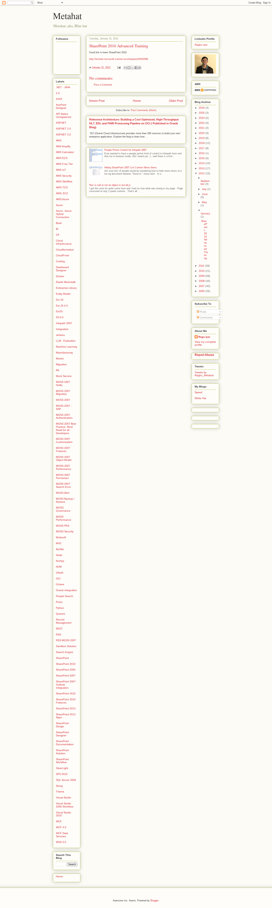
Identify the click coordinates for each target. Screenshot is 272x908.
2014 (202, 163)
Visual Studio (63, 797)
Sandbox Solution (66, 646)
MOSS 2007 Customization (64, 440)
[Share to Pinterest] (139, 67)
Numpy (60, 560)
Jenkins (60, 335)
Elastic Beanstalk (66, 281)
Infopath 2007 (64, 323)
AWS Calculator (65, 152)
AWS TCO (62, 187)
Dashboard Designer (62, 269)
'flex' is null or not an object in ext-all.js (110, 185)
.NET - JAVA (63, 87)
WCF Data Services (62, 835)
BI (57, 228)
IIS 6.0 (59, 317)
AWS (58, 140)
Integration (62, 329)
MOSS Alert (62, 492)
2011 (202, 265)
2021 (202, 127)
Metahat (67, 15)
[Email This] (125, 67)
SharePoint (62, 658)
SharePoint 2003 (65, 669)
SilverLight (62, 768)
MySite (60, 549)
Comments (206, 317)
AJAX (59, 98)
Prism (59, 602)
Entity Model (63, 293)
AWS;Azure (62, 199)
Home (137, 100)
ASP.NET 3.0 (63, 134)
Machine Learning (66, 346)
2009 (202, 275)
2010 (202, 270)
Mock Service (64, 376)
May (204, 202)
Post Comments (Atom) (143, 110)
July (204, 189)
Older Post (176, 100)
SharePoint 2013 (65, 708)
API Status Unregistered (63, 115)
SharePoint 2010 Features (65, 701)
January (205, 213)
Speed (198, 392)
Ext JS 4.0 (62, 305)
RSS (58, 634)
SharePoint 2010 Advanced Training (204, 240)
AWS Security (64, 175)
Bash (59, 223)
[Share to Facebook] (136, 67)
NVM (59, 566)
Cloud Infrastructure (64, 242)
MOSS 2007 (63, 399)
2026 (202, 107)
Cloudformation (65, 249)
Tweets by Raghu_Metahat (204, 374)
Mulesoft (61, 537)
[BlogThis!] (129, 67)
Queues (60, 613)
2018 (202, 143)
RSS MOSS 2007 (66, 640)
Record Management (63, 621)
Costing (60, 261)
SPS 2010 (62, 774)
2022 (202, 122)
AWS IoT (61, 169)
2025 (202, 112)
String (59, 785)
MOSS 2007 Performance (63, 467)
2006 (202, 291)
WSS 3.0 (61, 842)
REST (59, 628)
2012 (202, 173)
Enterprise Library (66, 287)
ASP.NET (61, 122)
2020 (202, 133)
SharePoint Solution (62, 752)
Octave (60, 584)
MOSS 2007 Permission (63, 476)
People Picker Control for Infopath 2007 (125, 150)
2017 (202, 148)
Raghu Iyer (201, 44)
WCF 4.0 (61, 827)
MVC (59, 543)
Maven (60, 358)
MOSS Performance (63, 518)
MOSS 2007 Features (63, 449)
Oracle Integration (66, 590)
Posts (202, 311)
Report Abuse (204, 354)
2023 (202, 117)
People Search (64, 596)
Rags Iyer (204, 336)
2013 (202, 168)
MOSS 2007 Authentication (64, 416)
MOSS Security (65, 531)
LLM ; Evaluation (65, 340)
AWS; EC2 (62, 193)
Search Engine (64, 652)
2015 (202, 158)
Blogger (154, 900)
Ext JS (59, 299)
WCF (59, 821)
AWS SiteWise (64, 181)
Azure (59, 205)
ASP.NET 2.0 (63, 128)
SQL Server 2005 (66, 779)
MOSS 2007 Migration (63, 393)
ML (58, 370)
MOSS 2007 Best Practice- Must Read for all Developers (66, 428)
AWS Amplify (63, 146)
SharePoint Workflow (62, 761)
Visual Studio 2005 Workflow (64, 805)
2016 (202, 153)
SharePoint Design (62, 725)
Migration (61, 364)
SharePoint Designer (62, 734)
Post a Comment (103, 84)
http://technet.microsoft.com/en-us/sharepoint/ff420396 (118, 59)
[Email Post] (118, 67)
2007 (202, 286)
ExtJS (59, 311)
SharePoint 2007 (65, 675)
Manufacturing (64, 352)
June (205, 194)
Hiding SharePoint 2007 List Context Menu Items (130, 167)
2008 (202, 280)
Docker (60, 276)
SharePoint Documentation (65, 743)
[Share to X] (132, 67)
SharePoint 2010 (65, 663)
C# (57, 234)
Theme (60, 791)
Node (59, 555)
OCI (58, 578)
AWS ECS (61, 158)
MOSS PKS (62, 525)
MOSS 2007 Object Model (63, 458)
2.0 (58, 93)
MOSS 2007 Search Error (63, 485)
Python (60, 607)
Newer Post (97, 100)
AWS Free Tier (64, 163)
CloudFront (62, 255)
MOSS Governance (63, 509)
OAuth (59, 572)
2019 (202, 138)
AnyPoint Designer (61, 106)
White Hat (200, 398)
